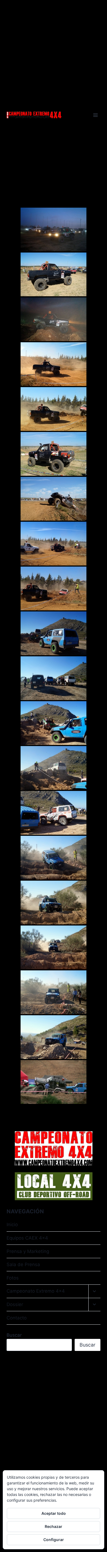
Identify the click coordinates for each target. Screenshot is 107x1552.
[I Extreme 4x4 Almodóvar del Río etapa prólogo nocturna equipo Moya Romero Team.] (53, 319)
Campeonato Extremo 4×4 (36, 1291)
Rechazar (53, 1526)
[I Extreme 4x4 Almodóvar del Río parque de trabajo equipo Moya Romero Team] (53, 499)
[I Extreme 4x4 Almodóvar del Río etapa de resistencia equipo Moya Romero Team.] (53, 364)
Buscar (14, 1335)
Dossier (15, 1304)
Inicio (12, 1224)
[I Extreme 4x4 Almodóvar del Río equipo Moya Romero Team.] (53, 274)
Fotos (13, 1278)
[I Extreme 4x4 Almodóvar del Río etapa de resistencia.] (53, 543)
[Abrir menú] (95, 115)
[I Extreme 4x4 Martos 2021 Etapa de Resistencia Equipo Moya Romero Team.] (53, 858)
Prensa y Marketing (28, 1251)
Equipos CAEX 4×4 (27, 1238)
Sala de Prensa (23, 1264)
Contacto (17, 1318)
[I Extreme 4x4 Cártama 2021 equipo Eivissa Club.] (53, 1082)
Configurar (53, 1539)
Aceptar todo (53, 1513)
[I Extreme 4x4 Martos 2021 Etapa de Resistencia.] (53, 633)
